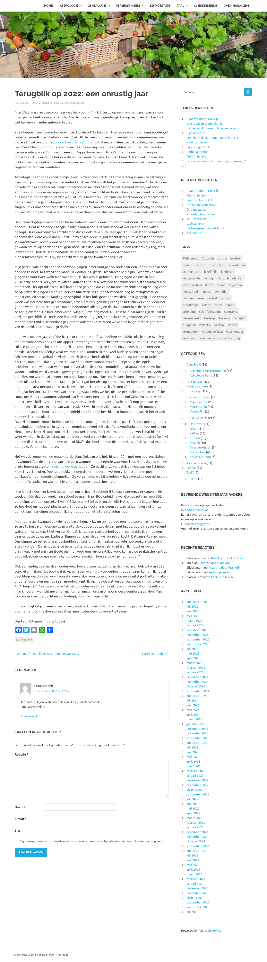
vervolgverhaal (212, 331)
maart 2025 (194, 663)
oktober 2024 (195, 686)
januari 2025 (195, 672)
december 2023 (197, 728)
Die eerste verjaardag (201, 204)
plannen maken (193, 298)
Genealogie (97, 5)
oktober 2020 (195, 897)
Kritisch (195, 438)
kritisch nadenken (231, 278)
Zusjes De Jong (229, 338)
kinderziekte (191, 278)
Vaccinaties (197, 452)
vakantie (205, 325)
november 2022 (197, 785)
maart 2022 (194, 818)
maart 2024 (194, 719)
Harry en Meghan (154, 653)
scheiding (189, 311)
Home (48, 5)
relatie (206, 305)
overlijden (221, 291)
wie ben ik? (207, 338)
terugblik (239, 318)
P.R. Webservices (210, 930)
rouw (218, 305)
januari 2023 (195, 775)
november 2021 (197, 836)
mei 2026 (193, 616)
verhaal (219, 325)
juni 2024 (192, 705)
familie (187, 265)
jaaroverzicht (24, 639)
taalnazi (224, 318)
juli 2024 (192, 700)
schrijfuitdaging (210, 311)
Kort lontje (193, 233)
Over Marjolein (236, 5)
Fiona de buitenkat (199, 200)
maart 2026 (194, 620)
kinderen (227, 271)
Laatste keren (195, 223)
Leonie (191, 467)
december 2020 (197, 888)
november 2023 (197, 733)
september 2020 (198, 902)
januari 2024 (195, 724)
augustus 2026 (196, 602)
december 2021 (197, 832)
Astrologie (69, 5)
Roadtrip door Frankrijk (202, 190)
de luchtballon (196, 219)
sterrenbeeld (192, 318)
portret (212, 298)
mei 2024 (193, 710)
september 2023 (198, 738)
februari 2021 (195, 879)
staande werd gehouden (71, 466)
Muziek (195, 442)
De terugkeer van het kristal (205, 228)
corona (222, 258)
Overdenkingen (73, 102)
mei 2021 (193, 865)
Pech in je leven (197, 195)
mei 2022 (193, 808)
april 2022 (193, 813)
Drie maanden (196, 209)
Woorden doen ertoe (201, 214)
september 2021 (198, 846)
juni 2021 (192, 860)
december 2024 (197, 677)
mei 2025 (193, 653)
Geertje (201, 265)
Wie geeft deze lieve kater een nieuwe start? (48, 653)
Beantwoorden (30, 716)
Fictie (193, 478)
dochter (235, 258)
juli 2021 (192, 855)
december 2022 (197, 780)
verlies (232, 325)
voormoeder (234, 331)
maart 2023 (194, 766)
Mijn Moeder (198, 402)
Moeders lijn (198, 406)
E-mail (20, 819)
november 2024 (197, 681)
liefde (209, 285)
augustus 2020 (196, 907)
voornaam (189, 338)
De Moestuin (160, 5)
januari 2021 (195, 883)
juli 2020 (192, 911)
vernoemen (191, 331)
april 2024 (193, 714)
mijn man (235, 285)
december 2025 (197, 630)
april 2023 (193, 761)
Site (18, 830)
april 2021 (193, 869)
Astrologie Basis (201, 375)
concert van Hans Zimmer (74, 142)
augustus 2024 (196, 695)
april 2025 (193, 658)
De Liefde (196, 424)
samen (229, 305)
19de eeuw (190, 258)
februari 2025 (195, 667)
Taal (180, 5)
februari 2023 (195, 771)
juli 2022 (192, 799)
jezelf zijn (211, 271)
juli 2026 (192, 606)
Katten (194, 433)
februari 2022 (195, 822)
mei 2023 (193, 756)
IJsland (194, 428)
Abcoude (208, 258)
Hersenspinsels (128, 5)
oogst (207, 291)
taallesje (210, 318)
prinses (226, 298)
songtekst (231, 311)
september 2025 (198, 639)
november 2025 (197, 634)
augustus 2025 (196, 644)
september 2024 (198, 691)
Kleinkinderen (205, 5)
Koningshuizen (200, 397)
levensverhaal (192, 285)
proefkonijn (191, 305)
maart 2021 (194, 874)
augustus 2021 (196, 850)
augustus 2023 (196, 742)
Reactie (21, 754)
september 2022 (198, 794)
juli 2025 (192, 648)
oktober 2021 (195, 841)
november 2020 (197, 893)
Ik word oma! (236, 265)
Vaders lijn (197, 411)
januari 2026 (195, 625)
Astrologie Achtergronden (208, 370)
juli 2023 (192, 747)
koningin (209, 278)
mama (221, 285)
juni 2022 (192, 803)
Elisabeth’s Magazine (195, 524)
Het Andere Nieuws (194, 510)
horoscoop (217, 265)
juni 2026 (192, 611)
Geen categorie (197, 386)
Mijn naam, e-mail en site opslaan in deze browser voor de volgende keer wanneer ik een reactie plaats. (91, 841)
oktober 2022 (195, 789)
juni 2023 (192, 752)
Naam (20, 807)
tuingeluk (189, 325)
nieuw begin (191, 291)
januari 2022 (195, 827)
